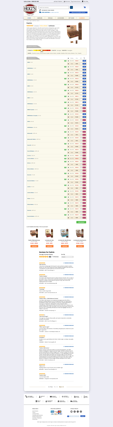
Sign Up (82, 416)
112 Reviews (36, 25)
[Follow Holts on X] (78, 412)
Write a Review (43, 25)
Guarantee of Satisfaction (37, 417)
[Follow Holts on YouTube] (71, 412)
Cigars (31, 20)
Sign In (56, 1)
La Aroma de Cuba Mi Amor (64, 240)
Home (28, 20)
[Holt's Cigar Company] (31, 10)
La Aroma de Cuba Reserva (80, 240)
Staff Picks (34, 20)
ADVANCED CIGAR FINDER (48, 10)
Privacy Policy (34, 419)
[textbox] (54, 7)
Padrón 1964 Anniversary (34, 240)
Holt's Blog (86, 1)
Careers (33, 412)
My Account (67, 1)
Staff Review (52, 25)
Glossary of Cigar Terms (36, 416)
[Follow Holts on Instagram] (81, 412)
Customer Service (76, 1)
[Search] (71, 7)
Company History (35, 413)
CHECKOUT (81, 222)
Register (60, 1)
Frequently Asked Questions (37, 415)
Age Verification (35, 411)
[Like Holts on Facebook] (75, 412)
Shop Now (34, 246)
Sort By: (63, 254)
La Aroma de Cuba (49, 240)
